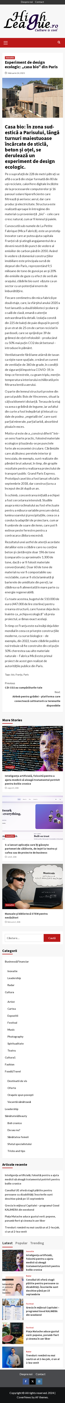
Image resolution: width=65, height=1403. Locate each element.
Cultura (9, 992)
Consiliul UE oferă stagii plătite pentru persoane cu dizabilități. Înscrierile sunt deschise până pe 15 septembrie (29, 1194)
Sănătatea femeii (18, 1137)
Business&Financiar (17, 961)
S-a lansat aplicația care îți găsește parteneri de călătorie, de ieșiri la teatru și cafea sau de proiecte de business (31, 848)
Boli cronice (14, 1123)
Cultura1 (10, 1057)
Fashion (9, 1064)
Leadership (14, 978)
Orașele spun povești (20, 1094)
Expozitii (12, 1015)
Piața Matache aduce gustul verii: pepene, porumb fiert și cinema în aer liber (30, 1218)
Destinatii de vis (17, 1080)
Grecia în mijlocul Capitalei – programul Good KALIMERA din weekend (32, 1207)
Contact (39, 1)
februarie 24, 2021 (16, 73)
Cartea (11, 1008)
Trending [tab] (37, 1243)
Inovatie (10, 57)
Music (11, 1029)
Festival (12, 1022)
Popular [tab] (21, 1243)
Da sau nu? (13, 1130)
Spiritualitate (15, 1043)
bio (13, 674)
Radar (10, 985)
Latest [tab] (7, 1243)
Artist (11, 1001)
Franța (19, 674)
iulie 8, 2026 (11, 857)
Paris (26, 674)
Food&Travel (13, 1071)
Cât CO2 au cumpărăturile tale (23, 685)
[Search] (59, 42)
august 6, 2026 (13, 788)
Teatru (11, 1050)
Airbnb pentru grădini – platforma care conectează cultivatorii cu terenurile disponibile (36, 698)
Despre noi (27, 1)
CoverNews (24, 1397)
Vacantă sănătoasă (19, 1101)
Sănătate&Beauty (16, 1115)
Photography (15, 1036)
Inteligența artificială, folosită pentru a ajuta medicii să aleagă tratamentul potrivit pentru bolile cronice (32, 779)
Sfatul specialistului (19, 1144)
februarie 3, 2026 (13, 922)
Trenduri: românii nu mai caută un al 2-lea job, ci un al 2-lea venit (32, 1229)
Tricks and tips (16, 1150)
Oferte (11, 1087)
